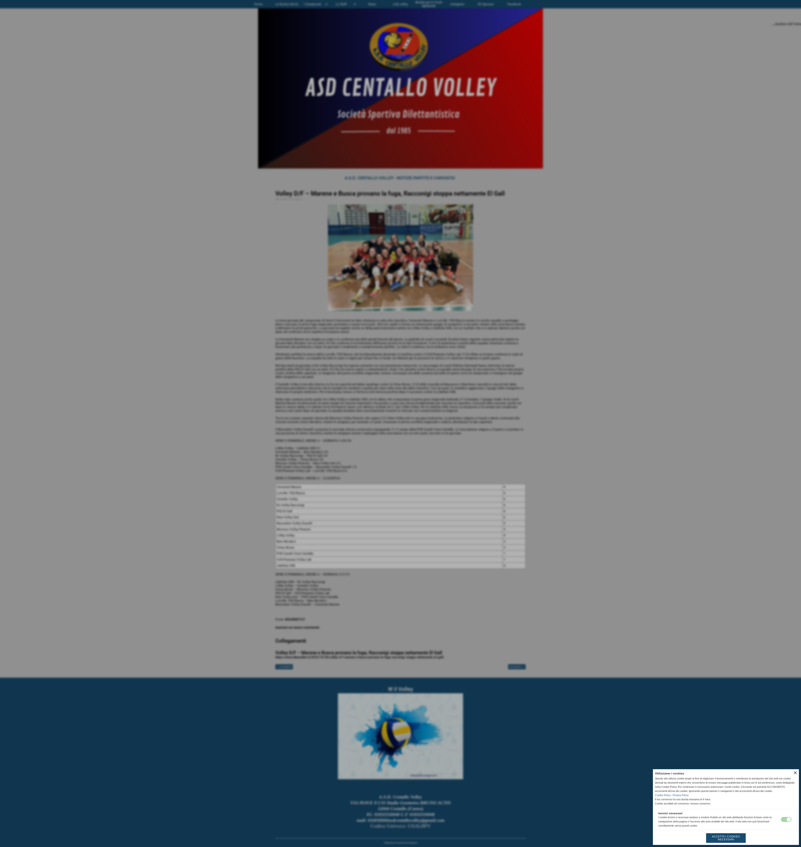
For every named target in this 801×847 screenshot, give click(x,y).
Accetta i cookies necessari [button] (726, 838)
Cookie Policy (663, 795)
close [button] (795, 772)
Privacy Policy (681, 795)
